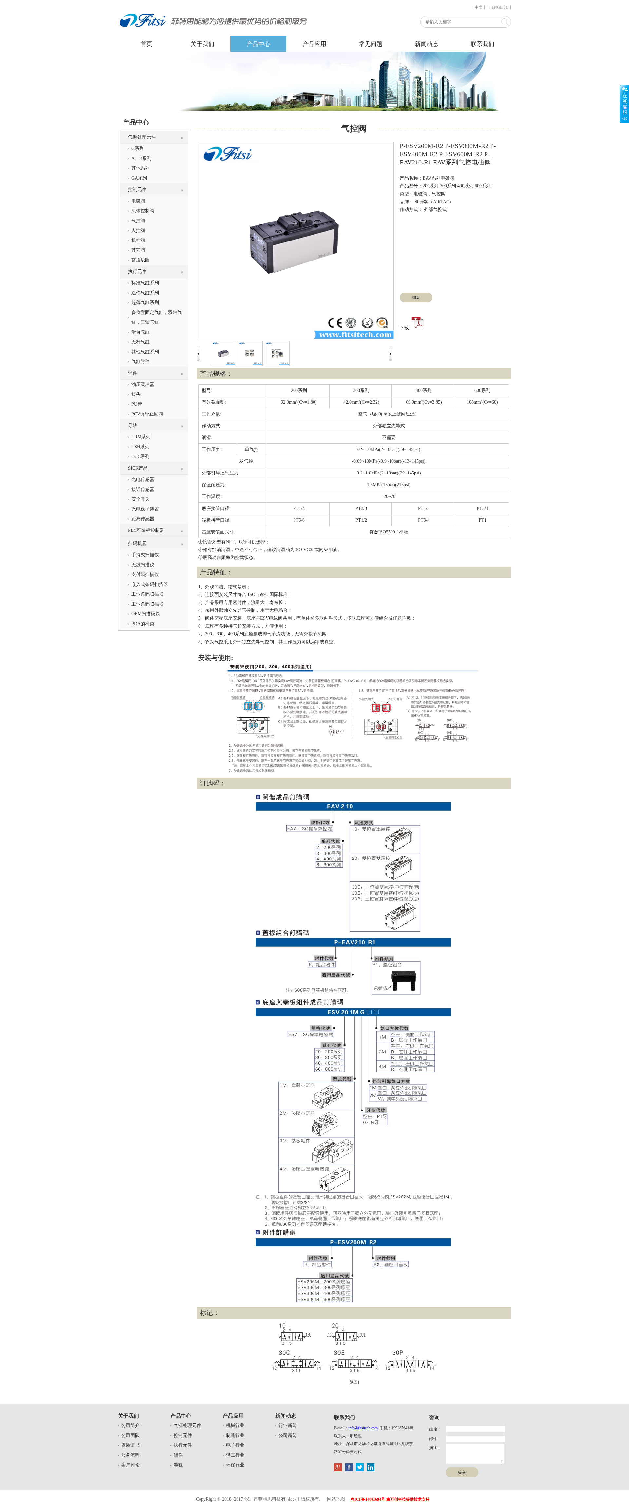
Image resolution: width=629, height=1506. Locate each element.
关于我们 (202, 44)
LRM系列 (140, 436)
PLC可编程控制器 (146, 530)
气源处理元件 (142, 137)
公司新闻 (287, 1435)
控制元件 (137, 189)
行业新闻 (287, 1425)
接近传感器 (142, 489)
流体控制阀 (142, 210)
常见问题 (370, 44)
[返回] (354, 1382)
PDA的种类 (142, 623)
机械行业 (235, 1425)
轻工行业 (235, 1455)
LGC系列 (140, 456)
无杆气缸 (140, 341)
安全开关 (140, 499)
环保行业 (235, 1464)
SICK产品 (138, 468)
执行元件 (137, 271)
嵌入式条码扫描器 (149, 584)
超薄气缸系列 (145, 302)
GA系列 (139, 178)
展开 (624, 104)
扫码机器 (137, 543)
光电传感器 (142, 479)
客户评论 (130, 1464)
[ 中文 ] (478, 7)
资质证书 (130, 1445)
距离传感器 (142, 518)
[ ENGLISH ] (500, 7)
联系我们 (482, 44)
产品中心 (258, 44)
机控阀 (138, 240)
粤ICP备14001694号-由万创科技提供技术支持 (390, 1499)
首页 (146, 44)
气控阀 (138, 220)
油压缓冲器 (142, 384)
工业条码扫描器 (147, 594)
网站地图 (336, 1499)
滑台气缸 (140, 332)
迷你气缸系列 (145, 292)
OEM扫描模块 (145, 613)
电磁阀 (138, 201)
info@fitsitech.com (363, 1428)
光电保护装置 (145, 509)
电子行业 (235, 1445)
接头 (136, 394)
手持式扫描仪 (145, 554)
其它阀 (138, 250)
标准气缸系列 (145, 282)
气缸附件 (140, 361)
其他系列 (140, 168)
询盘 (416, 297)
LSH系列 (140, 446)
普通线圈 (140, 260)
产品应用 (314, 44)
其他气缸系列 (145, 351)
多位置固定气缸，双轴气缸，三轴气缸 (156, 317)
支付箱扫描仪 (145, 574)
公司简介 (130, 1425)
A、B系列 (141, 158)
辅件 (132, 373)
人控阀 (138, 230)
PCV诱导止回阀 (147, 414)
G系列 (137, 148)
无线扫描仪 (142, 564)
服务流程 (130, 1455)
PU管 (136, 404)
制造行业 (235, 1435)
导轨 (132, 425)
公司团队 (130, 1435)
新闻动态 (426, 44)
